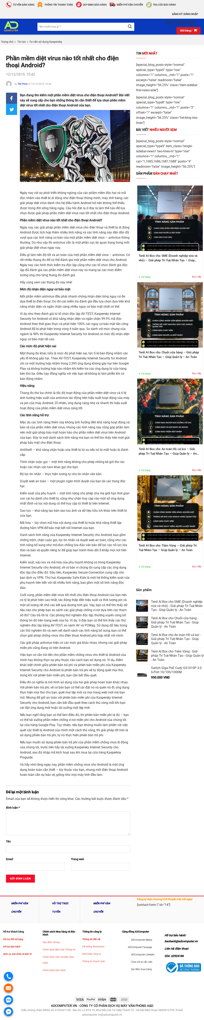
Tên (8, 841)
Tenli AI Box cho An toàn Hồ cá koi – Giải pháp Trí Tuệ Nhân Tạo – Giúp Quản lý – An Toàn (168, 451)
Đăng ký (177, 14)
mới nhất (146, 53)
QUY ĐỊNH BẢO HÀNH (95, 4)
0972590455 (180, 23)
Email (9, 859)
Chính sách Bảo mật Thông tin (59, 949)
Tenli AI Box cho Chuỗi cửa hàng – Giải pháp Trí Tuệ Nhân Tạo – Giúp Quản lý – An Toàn (169, 355)
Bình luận (13, 807)
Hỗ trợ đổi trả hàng (13, 939)
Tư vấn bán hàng (23, 4)
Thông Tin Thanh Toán (58, 4)
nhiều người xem (156, 130)
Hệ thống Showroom (93, 946)
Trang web (77, 859)
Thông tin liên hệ (91, 939)
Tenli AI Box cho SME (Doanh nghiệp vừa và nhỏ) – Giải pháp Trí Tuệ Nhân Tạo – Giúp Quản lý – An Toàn (168, 258)
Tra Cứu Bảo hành (164, 4)
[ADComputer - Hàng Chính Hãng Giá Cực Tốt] (17, 27)
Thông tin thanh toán (93, 961)
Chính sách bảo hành (54, 970)
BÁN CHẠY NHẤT (157, 173)
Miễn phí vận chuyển (130, 4)
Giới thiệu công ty (91, 954)
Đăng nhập (191, 14)
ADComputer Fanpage (140, 947)
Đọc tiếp (196, 276)
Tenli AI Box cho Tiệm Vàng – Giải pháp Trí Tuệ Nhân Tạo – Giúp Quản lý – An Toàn (168, 548)
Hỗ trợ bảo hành (11, 946)
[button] (11, 98)
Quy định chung (51, 942)
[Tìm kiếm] (129, 26)
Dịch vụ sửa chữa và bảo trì (17, 954)
